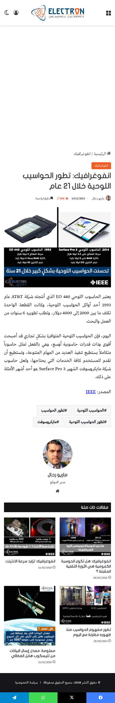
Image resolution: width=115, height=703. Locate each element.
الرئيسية (100, 154)
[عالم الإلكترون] (57, 13)
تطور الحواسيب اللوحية (86, 422)
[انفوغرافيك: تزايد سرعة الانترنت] (29, 536)
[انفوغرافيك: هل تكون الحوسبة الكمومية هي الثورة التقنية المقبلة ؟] (85, 536)
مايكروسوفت (46, 422)
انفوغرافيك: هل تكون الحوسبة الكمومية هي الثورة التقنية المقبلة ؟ (86, 566)
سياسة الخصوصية (26, 682)
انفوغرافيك (82, 154)
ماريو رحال (98, 198)
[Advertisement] (57, 88)
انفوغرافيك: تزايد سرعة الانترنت (30, 561)
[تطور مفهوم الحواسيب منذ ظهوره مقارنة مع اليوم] (85, 605)
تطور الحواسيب (52, 410)
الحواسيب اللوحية (90, 410)
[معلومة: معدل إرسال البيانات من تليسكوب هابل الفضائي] (29, 616)
